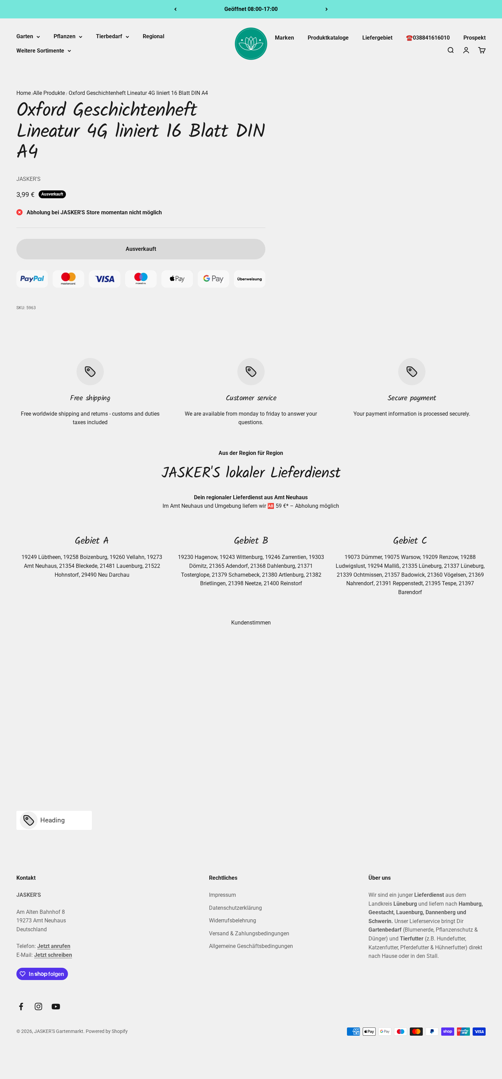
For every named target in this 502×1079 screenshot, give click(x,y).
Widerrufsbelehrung (232, 920)
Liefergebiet (377, 37)
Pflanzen (64, 36)
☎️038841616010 (428, 37)
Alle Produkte (49, 93)
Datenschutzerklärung (235, 908)
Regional (153, 36)
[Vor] (326, 9)
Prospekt (474, 37)
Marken (284, 37)
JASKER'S (28, 179)
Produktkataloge (328, 37)
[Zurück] (175, 9)
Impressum (222, 895)
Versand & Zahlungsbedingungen (249, 933)
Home (23, 93)
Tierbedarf (109, 36)
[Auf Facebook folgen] (21, 1006)
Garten (24, 36)
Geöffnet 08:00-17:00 (251, 9)
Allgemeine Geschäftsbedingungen (251, 946)
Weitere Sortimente (40, 50)
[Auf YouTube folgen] (55, 1006)
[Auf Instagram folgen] (38, 1006)
